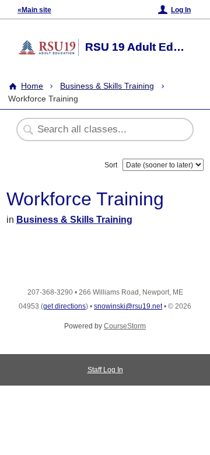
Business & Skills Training (107, 85)
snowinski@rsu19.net (128, 306)
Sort (110, 165)
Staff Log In (105, 370)
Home (32, 85)
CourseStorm (125, 326)
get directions (64, 306)
